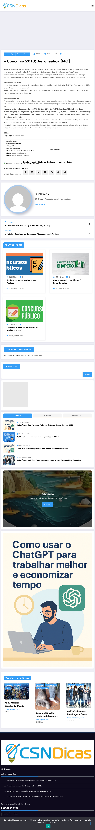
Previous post (9, 222)
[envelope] (45, 172)
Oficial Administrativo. (14, 146)
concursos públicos (22, 54)
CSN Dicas (39, 54)
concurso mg (9, 54)
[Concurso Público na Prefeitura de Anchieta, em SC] (24, 311)
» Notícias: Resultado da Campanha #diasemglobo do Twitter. (32, 234)
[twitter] (32, 172)
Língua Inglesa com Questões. (16, 153)
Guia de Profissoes (44, 688)
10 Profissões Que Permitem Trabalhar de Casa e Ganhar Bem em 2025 (45, 425)
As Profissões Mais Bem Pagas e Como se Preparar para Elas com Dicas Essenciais (49, 460)
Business (72, 688)
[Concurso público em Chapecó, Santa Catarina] (71, 263)
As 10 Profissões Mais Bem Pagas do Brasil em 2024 (48, 713)
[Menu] (92, 5)
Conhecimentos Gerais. (14, 148)
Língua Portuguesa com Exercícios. (18, 155)
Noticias (86, 694)
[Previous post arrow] (89, 224)
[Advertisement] (47, 30)
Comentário (77, 415)
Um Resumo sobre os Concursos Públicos (21, 281)
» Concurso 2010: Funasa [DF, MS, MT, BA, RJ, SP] (27, 225)
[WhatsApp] (58, 172)
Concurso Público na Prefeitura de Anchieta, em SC (22, 329)
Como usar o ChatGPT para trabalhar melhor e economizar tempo (42, 448)
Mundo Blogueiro (75, 694)
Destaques (11, 685)
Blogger (72, 685)
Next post (8, 230)
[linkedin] (38, 172)
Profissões (19, 685)
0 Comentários (66, 54)
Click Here (47, 504)
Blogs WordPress (83, 685)
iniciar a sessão (14, 355)
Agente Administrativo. (14, 143)
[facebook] (25, 172)
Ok (48, 826)
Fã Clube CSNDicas (75, 691)
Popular (47, 415)
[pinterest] (51, 172)
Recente (18, 415)
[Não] (91, 823)
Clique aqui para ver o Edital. (14, 135)
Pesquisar (11, 366)
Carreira (41, 685)
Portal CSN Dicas (22, 168)
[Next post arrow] (89, 233)
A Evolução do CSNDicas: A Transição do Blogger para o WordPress (80, 702)
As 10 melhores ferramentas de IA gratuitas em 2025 (38, 437)
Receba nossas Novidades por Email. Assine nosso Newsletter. (47, 162)
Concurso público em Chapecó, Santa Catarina (67, 281)
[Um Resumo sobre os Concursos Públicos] (24, 263)
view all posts (40, 204)
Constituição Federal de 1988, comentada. (21, 151)
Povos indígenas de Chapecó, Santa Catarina (15, 802)
